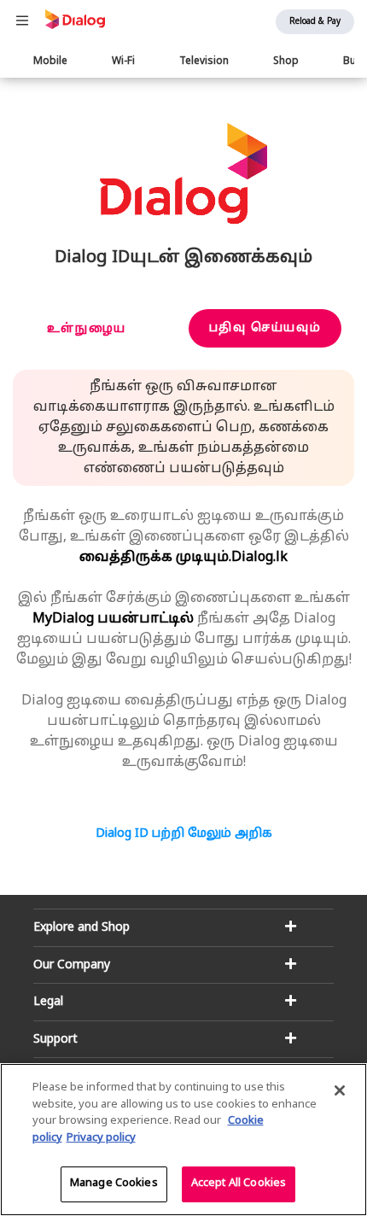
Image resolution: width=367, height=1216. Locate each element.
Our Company (71, 965)
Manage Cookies (114, 1183)
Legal (48, 1002)
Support (55, 1039)
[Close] (339, 1090)
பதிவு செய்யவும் (265, 328)
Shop (286, 61)
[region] (183, 1139)
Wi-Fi (123, 61)
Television (204, 61)
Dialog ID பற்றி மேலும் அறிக (184, 834)
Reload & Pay (315, 21)
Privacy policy (101, 1138)
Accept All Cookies (238, 1183)
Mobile (50, 61)
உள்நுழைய (86, 329)
